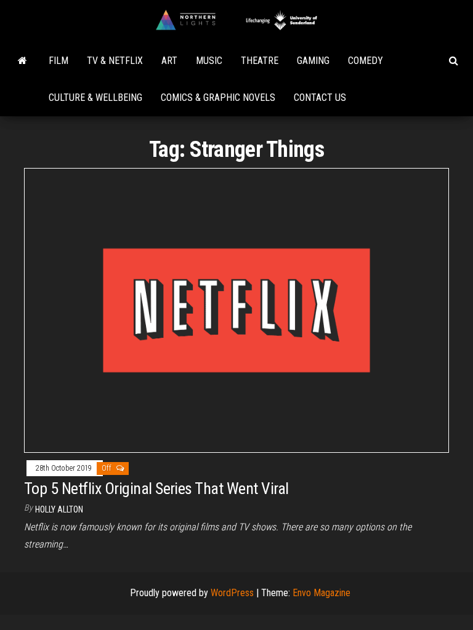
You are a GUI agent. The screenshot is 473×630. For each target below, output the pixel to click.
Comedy (365, 60)
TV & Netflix (115, 60)
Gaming (313, 60)
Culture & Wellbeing (95, 97)
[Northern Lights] (22, 60)
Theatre (259, 60)
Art (169, 60)
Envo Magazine (321, 593)
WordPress (232, 593)
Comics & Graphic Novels (218, 97)
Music (209, 60)
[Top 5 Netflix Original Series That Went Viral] (236, 310)
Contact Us (320, 97)
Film (58, 60)
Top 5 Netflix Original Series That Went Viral (156, 488)
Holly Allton (59, 509)
